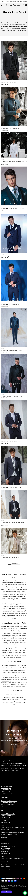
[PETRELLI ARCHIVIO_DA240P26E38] (14, 106)
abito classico (21, 670)
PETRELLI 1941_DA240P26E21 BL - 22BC (11, 442)
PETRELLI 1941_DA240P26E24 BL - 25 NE (11, 256)
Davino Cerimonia (14, 5)
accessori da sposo (14, 655)
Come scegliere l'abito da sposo (9, 801)
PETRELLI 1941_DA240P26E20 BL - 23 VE (11, 350)
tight (24, 684)
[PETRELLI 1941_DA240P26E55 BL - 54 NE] (14, 465)
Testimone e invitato (6, 806)
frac (6, 682)
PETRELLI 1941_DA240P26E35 (8, 83)
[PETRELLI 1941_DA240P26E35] (14, 60)
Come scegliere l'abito (6, 786)
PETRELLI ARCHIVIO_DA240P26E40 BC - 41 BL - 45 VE (14, 162)
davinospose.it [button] (4, 837)
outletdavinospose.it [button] (5, 869)
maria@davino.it (5, 821)
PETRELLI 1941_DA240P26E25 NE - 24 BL (11, 396)
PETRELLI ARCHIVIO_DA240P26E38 (10, 128)
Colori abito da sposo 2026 (8, 802)
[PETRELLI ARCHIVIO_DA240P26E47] (14, 541)
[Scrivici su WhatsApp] (25, 893)
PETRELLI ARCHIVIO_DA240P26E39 (10, 304)
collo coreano (20, 674)
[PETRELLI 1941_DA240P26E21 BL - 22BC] (14, 419)
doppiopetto (5, 681)
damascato (17, 677)
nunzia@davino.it (5, 822)
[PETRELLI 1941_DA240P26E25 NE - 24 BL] (14, 373)
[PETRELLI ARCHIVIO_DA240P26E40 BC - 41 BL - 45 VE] (14, 145)
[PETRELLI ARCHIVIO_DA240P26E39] (14, 280)
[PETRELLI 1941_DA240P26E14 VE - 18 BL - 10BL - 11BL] (14, 186)
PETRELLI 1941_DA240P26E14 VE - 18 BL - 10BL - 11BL (13, 209)
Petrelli (2, 81)
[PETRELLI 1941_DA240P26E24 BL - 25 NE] (14, 233)
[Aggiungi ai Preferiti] (25, 42)
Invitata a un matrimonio (7, 793)
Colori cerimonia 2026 (6, 789)
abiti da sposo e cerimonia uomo (16, 28)
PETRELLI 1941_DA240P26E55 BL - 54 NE (11, 487)
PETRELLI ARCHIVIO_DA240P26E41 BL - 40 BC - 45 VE (14, 523)
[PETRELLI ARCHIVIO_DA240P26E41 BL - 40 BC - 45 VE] (14, 504)
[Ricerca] (23, 5)
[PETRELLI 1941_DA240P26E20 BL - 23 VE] (14, 327)
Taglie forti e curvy (5, 791)
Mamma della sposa (6, 788)
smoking (19, 667)
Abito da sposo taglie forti (7, 804)
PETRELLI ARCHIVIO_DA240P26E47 (10, 557)
